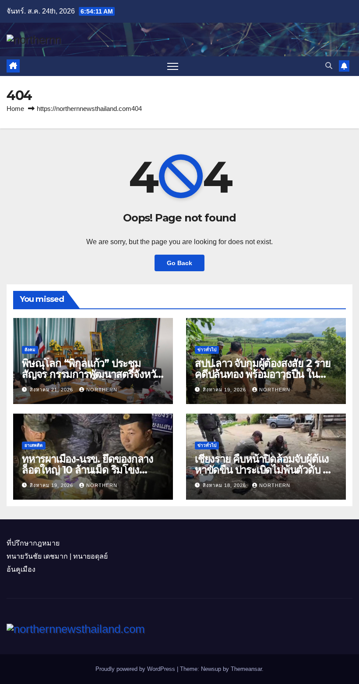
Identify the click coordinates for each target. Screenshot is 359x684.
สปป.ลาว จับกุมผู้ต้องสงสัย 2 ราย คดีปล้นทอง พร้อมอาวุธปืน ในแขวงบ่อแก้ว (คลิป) (263, 374)
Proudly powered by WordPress (136, 669)
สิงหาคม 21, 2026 (52, 389)
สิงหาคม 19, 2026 (225, 389)
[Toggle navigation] (172, 66)
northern (101, 389)
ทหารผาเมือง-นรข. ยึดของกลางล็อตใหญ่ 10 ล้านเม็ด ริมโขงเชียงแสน (87, 470)
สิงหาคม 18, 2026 (225, 485)
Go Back (179, 262)
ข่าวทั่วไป (206, 349)
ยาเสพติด (34, 445)
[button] (328, 65)
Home (15, 108)
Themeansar (246, 669)
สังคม (30, 349)
